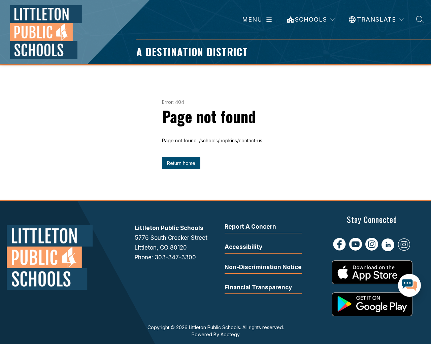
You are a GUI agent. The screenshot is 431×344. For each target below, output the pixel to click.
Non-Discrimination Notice (263, 267)
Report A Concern (250, 226)
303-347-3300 (175, 257)
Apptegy (230, 334)
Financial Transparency (258, 287)
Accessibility (243, 246)
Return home (181, 163)
